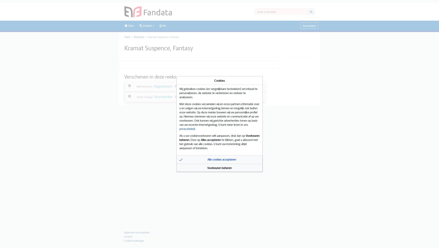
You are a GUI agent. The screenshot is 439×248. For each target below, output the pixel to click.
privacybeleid (187, 129)
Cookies (219, 80)
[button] (220, 160)
